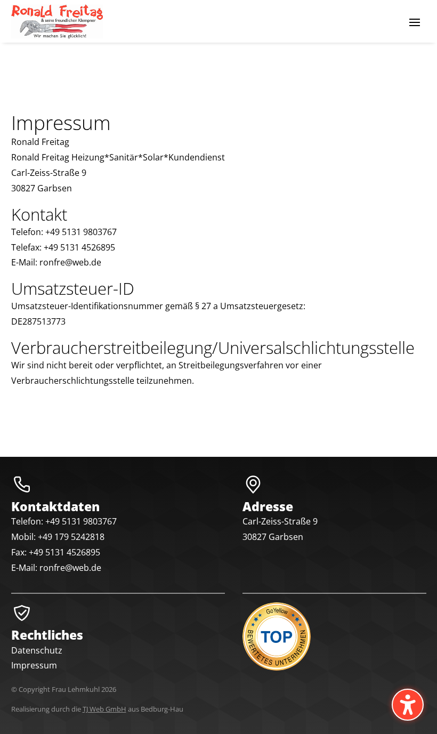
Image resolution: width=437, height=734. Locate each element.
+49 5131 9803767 (81, 521)
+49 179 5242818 (71, 537)
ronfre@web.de (70, 568)
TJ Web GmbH (104, 709)
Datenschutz (36, 650)
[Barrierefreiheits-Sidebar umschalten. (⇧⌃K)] (408, 705)
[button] (414, 21)
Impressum (34, 665)
